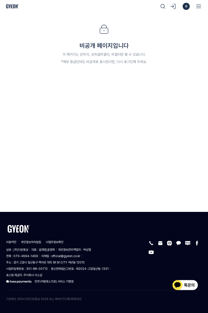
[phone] (151, 243)
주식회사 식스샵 (33, 275)
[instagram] (169, 243)
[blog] (188, 243)
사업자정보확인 (54, 242)
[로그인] (173, 6)
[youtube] (151, 252)
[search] (163, 6)
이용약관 (11, 242)
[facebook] (197, 243)
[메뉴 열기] (197, 6)
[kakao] (179, 243)
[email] (160, 243)
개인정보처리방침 (31, 242)
